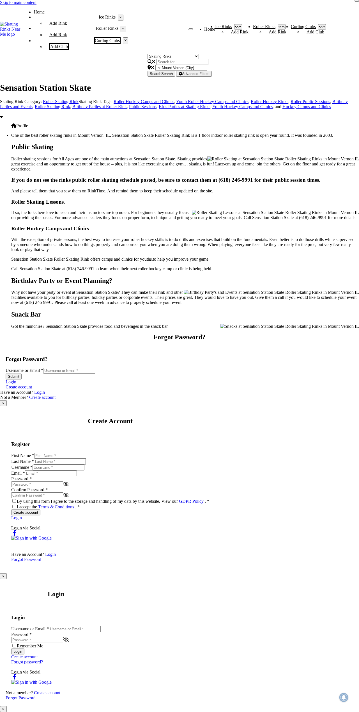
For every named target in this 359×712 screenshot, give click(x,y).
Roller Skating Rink (52, 106)
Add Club (59, 46)
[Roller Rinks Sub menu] (123, 29)
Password (21, 478)
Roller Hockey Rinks (269, 101)
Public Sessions (143, 106)
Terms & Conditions (56, 506)
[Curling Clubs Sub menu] (125, 40)
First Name (22, 455)
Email (18, 473)
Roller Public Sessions (310, 101)
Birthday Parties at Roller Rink (99, 106)
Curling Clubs (107, 40)
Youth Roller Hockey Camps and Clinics (212, 101)
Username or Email (24, 370)
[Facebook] (14, 533)
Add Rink (58, 23)
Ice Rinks (107, 17)
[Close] (357, 1)
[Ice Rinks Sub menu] (120, 18)
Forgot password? (27, 661)
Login (11, 381)
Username (22, 467)
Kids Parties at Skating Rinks (184, 106)
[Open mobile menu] (190, 29)
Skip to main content (18, 2)
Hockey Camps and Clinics (306, 106)
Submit (13, 376)
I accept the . (48, 506)
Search (161, 74)
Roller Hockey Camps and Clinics (144, 101)
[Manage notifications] (343, 697)
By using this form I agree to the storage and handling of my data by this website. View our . (113, 501)
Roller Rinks (107, 28)
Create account (19, 387)
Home (39, 12)
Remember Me (30, 645)
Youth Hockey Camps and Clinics (242, 106)
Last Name (22, 461)
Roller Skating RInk (61, 101)
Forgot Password (26, 559)
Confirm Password (29, 489)
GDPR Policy (192, 501)
